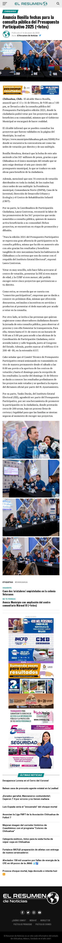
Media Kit (33, 920)
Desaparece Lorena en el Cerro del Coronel (26, 780)
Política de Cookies (43, 924)
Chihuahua (22, 582)
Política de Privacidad (23, 924)
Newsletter (45, 920)
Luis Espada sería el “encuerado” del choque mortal (30, 807)
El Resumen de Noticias (27, 36)
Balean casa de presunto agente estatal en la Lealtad (30, 788)
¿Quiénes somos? (19, 920)
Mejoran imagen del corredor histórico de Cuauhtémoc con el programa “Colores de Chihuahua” (25, 828)
